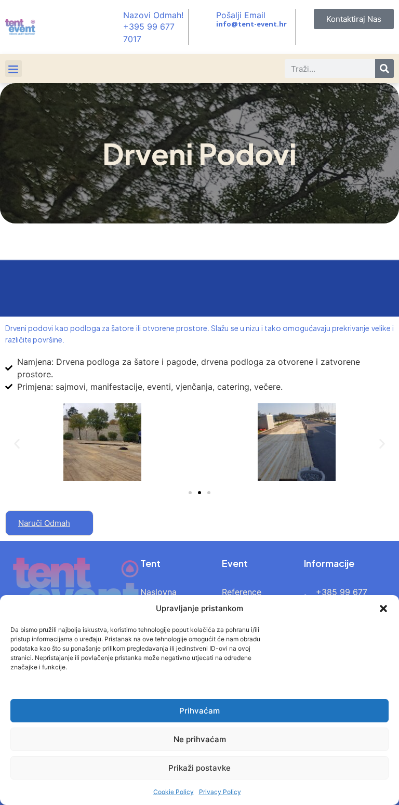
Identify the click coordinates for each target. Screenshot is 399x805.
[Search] (384, 68)
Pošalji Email (240, 15)
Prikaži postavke (199, 768)
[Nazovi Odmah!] (112, 27)
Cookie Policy (173, 792)
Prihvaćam (199, 711)
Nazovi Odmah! (153, 15)
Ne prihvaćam (200, 739)
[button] (383, 608)
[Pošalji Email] (205, 19)
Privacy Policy (220, 792)
